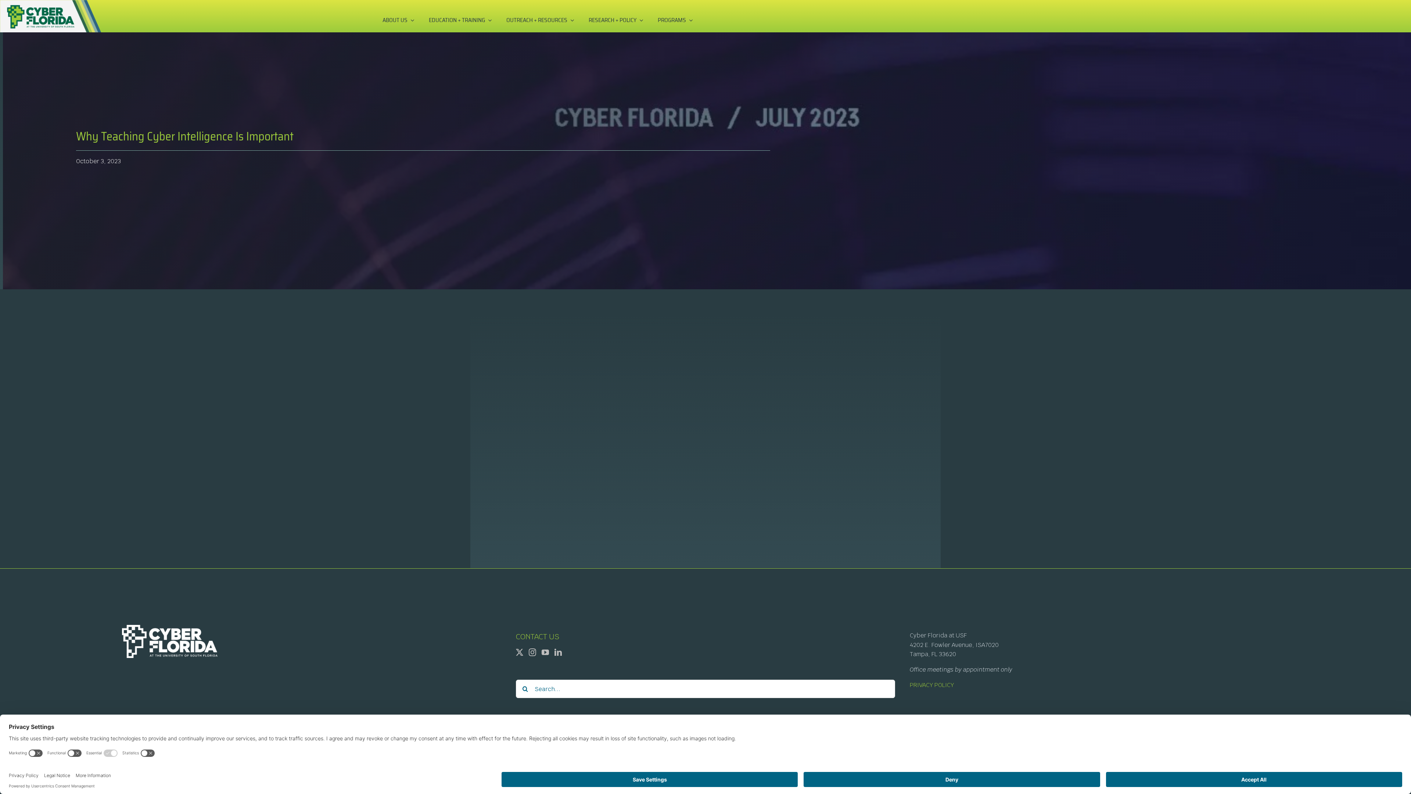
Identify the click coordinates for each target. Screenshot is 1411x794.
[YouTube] (545, 652)
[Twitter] (519, 652)
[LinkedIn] (558, 652)
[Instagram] (532, 652)
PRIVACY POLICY (932, 685)
